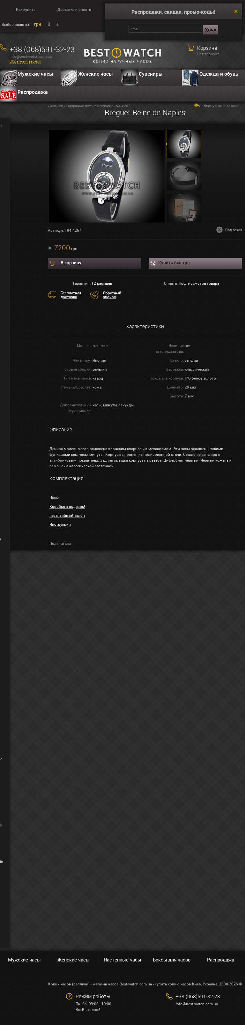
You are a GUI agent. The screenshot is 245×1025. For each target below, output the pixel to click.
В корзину (71, 263)
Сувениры (151, 73)
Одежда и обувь (218, 73)
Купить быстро (174, 263)
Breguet (103, 105)
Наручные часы (79, 105)
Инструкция (60, 524)
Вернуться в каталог (222, 105)
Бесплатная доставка (71, 294)
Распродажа (33, 91)
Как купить (25, 9)
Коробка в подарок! (67, 506)
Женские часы (95, 73)
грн (37, 24)
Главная (55, 105)
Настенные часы (122, 959)
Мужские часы (35, 73)
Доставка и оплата (74, 9)
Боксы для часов (171, 959)
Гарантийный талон (67, 515)
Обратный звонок (25, 61)
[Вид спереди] (107, 175)
